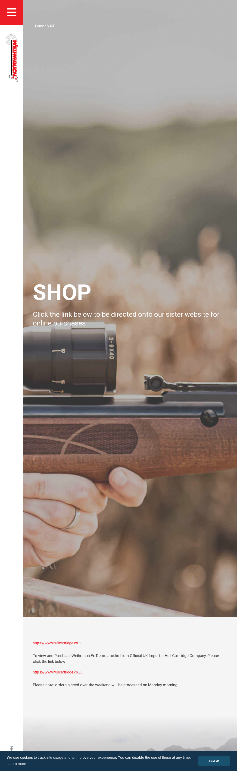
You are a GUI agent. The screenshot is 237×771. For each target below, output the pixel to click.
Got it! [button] (214, 761)
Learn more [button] (16, 764)
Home (39, 26)
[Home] (11, 58)
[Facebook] (11, 750)
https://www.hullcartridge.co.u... (58, 643)
